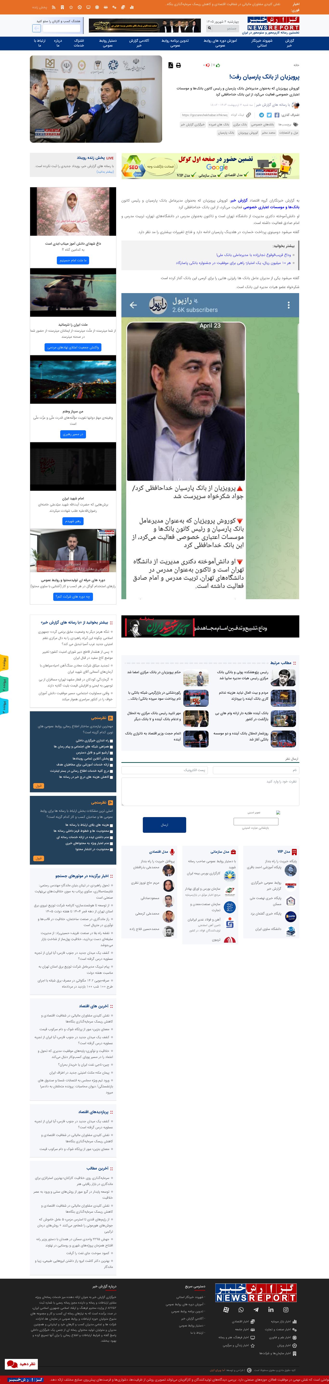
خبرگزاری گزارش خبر (193, 124)
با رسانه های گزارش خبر (273, 104)
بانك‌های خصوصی (262, 124)
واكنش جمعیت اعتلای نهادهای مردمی (73, 347)
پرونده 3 (4, 707)
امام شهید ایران (73, 498)
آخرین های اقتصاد (93, 1006)
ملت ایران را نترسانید (73, 324)
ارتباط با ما (39, 43)
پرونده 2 (4, 685)
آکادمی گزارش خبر (139, 43)
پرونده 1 (4, 663)
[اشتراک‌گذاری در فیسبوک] (276, 115)
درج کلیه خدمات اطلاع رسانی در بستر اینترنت (79, 771)
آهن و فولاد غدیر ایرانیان (204, 919)
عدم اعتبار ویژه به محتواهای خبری (87, 843)
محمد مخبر (268, 132)
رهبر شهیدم (73, 521)
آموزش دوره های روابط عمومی (220, 43)
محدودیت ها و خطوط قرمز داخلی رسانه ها (81, 831)
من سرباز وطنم (73, 411)
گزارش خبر (289, 43)
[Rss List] (54, 7)
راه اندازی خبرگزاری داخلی (92, 740)
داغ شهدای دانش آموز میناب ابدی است (73, 243)
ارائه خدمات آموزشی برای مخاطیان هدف (82, 764)
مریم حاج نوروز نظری (145, 882)
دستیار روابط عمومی (108, 43)
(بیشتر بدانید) (105, 171)
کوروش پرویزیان (248, 132)
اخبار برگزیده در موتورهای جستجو (81, 876)
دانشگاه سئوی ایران (268, 929)
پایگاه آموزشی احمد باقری (264, 867)
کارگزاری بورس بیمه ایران (203, 873)
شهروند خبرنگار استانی (261, 43)
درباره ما (58, 43)
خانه (296, 65)
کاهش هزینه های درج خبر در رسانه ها (84, 777)
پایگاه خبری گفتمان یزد (265, 913)
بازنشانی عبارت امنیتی (255, 828)
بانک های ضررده (219, 124)
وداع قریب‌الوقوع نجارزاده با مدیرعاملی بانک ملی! (254, 255)
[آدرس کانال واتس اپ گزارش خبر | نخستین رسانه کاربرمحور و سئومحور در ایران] (241, 1310)
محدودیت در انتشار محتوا (92, 849)
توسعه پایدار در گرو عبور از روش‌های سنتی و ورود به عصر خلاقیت (236, 4)
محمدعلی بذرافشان (146, 867)
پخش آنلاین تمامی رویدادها (91, 758)
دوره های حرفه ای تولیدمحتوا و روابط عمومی (73, 580)
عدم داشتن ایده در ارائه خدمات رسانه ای (83, 837)
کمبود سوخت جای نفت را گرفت (87, 1253)
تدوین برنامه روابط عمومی (175, 43)
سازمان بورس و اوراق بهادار (202, 888)
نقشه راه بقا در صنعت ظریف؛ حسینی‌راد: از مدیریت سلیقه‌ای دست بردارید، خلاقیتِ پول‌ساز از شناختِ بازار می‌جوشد (77, 939)
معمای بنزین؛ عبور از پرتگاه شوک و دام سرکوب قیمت (74, 1029)
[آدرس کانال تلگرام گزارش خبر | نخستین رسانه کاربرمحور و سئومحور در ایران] (256, 1310)
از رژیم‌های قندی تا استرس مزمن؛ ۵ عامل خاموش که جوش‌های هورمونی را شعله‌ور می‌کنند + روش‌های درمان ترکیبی (75, 1225)
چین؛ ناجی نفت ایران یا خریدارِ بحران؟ (83, 1064)
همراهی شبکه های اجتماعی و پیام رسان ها (81, 746)
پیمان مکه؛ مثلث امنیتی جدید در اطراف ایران (79, 1072)
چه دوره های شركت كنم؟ (73, 596)
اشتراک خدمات (79, 43)
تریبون (216, 939)
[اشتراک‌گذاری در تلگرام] (261, 115)
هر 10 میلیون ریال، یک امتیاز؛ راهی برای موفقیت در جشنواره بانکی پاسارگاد (233, 263)
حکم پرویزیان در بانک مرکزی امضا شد (154, 672)
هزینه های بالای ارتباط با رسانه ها (87, 825)
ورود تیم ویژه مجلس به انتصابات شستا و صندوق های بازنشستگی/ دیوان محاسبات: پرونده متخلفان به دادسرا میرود (75, 1086)
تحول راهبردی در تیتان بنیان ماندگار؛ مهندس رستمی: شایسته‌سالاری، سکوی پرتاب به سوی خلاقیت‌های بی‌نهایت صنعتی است (74, 891)
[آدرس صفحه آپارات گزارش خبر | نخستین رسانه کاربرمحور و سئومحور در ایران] (226, 1310)
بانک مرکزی (240, 124)
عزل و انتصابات (288, 132)
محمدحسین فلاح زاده (144, 929)
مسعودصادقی (150, 898)
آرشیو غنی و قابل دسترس (92, 752)
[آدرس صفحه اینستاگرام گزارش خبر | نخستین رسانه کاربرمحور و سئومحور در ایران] (286, 1310)
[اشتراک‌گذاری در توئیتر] (269, 115)
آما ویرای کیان (217, 1370)
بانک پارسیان (226, 132)
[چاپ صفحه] (178, 65)
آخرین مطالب (97, 1168)
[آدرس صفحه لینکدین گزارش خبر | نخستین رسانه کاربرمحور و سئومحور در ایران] (271, 1310)
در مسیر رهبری (73, 434)
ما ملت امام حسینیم (73, 260)
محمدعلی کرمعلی (147, 913)
